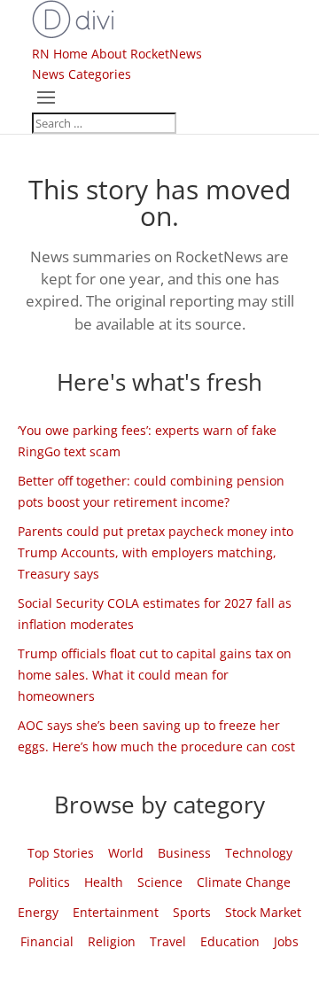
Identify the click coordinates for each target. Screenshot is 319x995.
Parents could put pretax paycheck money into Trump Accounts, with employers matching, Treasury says (155, 552)
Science (160, 882)
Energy (38, 912)
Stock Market (263, 912)
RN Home (60, 53)
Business (184, 852)
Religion (112, 941)
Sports (192, 912)
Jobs (286, 941)
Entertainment (116, 912)
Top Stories (60, 852)
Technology (258, 852)
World (126, 852)
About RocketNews (146, 53)
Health (103, 882)
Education (230, 941)
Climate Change (244, 882)
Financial (47, 941)
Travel (168, 941)
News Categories (81, 74)
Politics (49, 882)
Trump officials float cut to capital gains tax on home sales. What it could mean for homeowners (155, 674)
